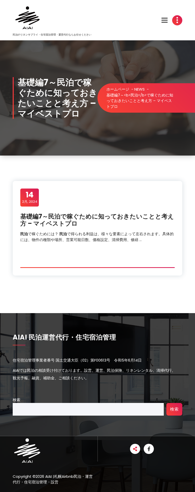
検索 (16, 399)
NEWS (139, 89)
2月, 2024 (29, 197)
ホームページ (117, 89)
